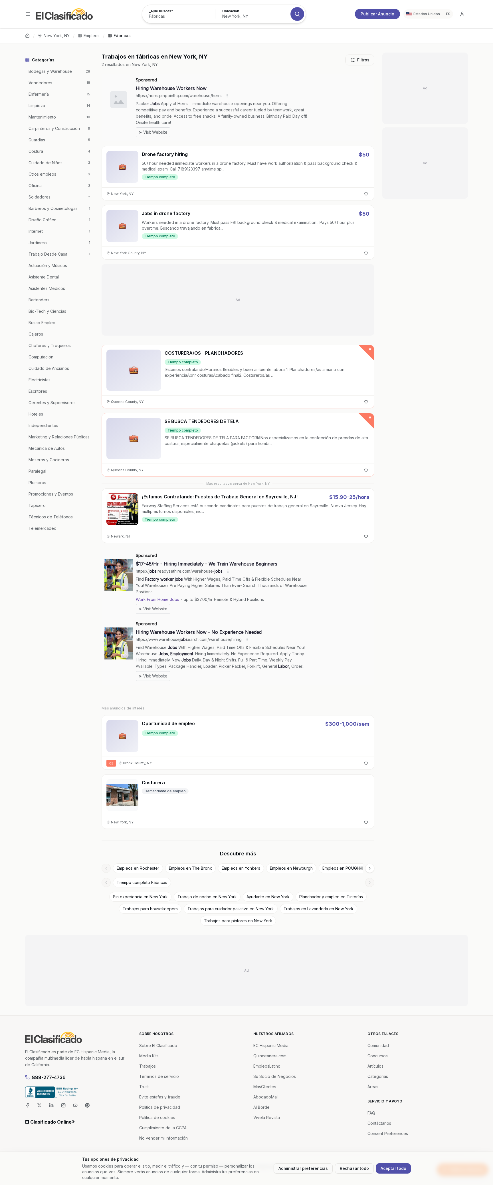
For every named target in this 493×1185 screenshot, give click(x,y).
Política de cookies (157, 1117)
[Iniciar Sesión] (462, 14)
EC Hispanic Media (270, 1045)
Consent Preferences (387, 1133)
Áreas (372, 1086)
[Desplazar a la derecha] (369, 868)
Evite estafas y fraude (159, 1096)
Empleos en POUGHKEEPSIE (348, 868)
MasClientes (264, 1086)
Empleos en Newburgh (291, 868)
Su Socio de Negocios (274, 1076)
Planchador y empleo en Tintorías (331, 896)
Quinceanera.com (269, 1055)
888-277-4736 (49, 1077)
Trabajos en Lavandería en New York (318, 908)
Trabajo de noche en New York (207, 896)
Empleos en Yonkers (241, 868)
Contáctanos (379, 1123)
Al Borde (261, 1107)
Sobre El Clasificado (158, 1045)
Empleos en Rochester (138, 868)
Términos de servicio (159, 1076)
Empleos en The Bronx (190, 868)
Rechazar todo (354, 1168)
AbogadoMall (265, 1096)
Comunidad (378, 1045)
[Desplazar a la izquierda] (106, 868)
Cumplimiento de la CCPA (163, 1127)
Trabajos (147, 1066)
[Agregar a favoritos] (366, 194)
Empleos (92, 35)
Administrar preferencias (303, 1168)
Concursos (377, 1055)
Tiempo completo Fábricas (142, 882)
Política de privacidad (159, 1107)
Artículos (375, 1066)
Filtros (363, 59)
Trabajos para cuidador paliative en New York (230, 908)
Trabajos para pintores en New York (238, 920)
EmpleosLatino (266, 1066)
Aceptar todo (393, 1168)
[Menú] (28, 14)
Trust (144, 1086)
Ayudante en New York (268, 896)
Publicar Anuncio (377, 13)
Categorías (377, 1076)
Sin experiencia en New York (140, 896)
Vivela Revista (266, 1117)
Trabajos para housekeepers (150, 908)
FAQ (371, 1112)
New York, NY (57, 35)
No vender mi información (163, 1138)
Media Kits (149, 1055)
